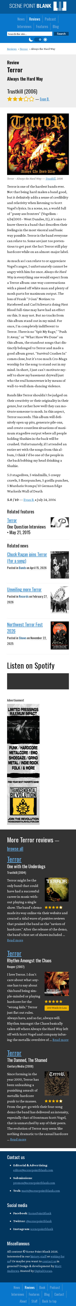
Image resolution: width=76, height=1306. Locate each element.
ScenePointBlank (39, 1213)
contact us (49, 1261)
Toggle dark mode (38, 39)
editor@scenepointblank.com (33, 1170)
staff (43, 1256)
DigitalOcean (43, 1271)
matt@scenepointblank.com (40, 1190)
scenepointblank (41, 1229)
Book (42, 1287)
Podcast (50, 19)
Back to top (49, 1301)
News (21, 19)
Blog (56, 26)
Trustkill (51, 178)
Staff (34, 1301)
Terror (12, 520)
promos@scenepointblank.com (34, 1182)
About (23, 1301)
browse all (15, 848)
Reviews (34, 19)
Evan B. (44, 99)
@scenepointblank (39, 1221)
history (34, 1256)
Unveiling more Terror (24, 589)
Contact (59, 1294)
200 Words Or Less (57, 1007)
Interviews (24, 26)
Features (42, 26)
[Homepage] (38, 9)
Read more (15, 940)
